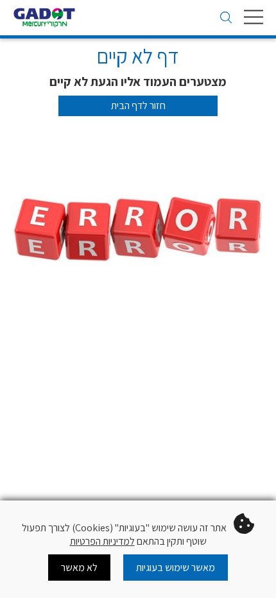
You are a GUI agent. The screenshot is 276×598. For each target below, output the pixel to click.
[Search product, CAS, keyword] (226, 19)
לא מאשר (79, 567)
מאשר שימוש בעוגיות (175, 567)
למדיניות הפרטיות (102, 541)
